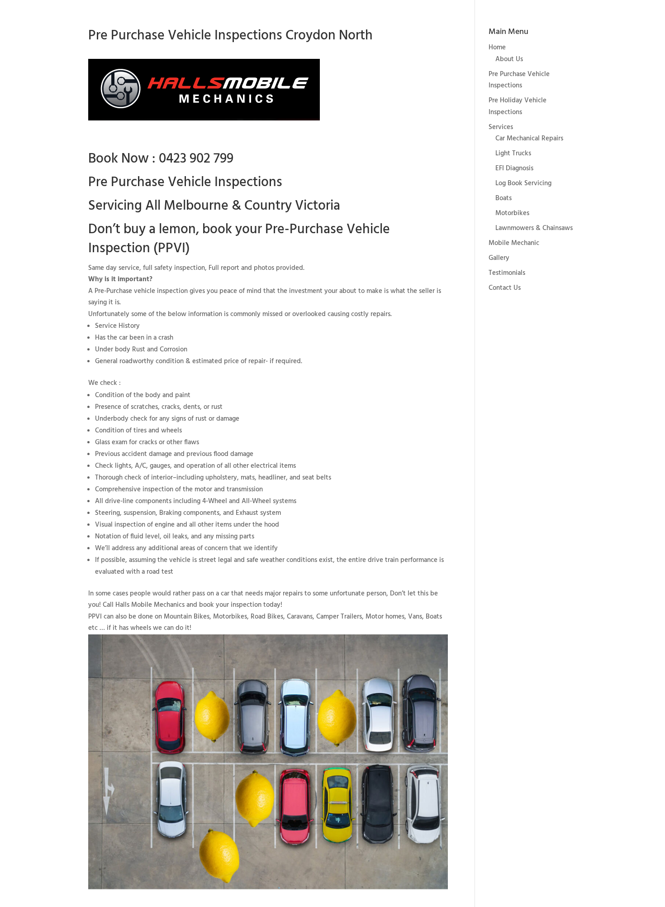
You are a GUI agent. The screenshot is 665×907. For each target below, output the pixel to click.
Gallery (499, 258)
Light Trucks (513, 153)
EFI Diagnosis (514, 168)
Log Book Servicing (523, 183)
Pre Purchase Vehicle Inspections (519, 80)
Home (497, 47)
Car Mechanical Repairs (529, 138)
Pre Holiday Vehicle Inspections (517, 106)
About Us (509, 59)
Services (501, 127)
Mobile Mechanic (514, 243)
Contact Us (505, 288)
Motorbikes (512, 213)
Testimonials (507, 273)
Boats (503, 198)
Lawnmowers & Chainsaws (534, 228)
